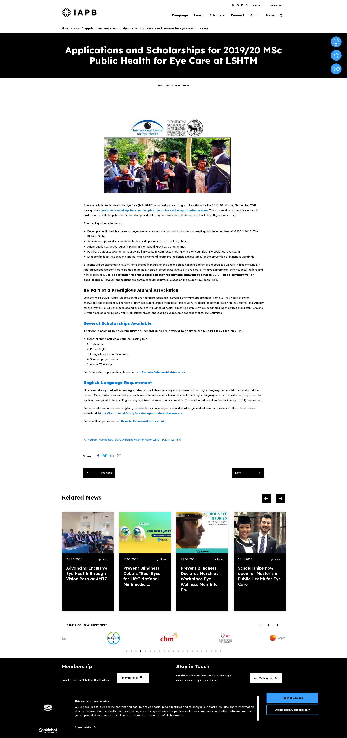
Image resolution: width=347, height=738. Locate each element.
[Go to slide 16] (197, 651)
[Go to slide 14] (187, 651)
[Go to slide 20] (216, 651)
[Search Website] (281, 15)
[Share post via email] (121, 456)
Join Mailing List (263, 678)
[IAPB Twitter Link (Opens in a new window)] (233, 5)
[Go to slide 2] (131, 651)
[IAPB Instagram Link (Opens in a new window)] (247, 5)
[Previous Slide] (266, 498)
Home (65, 28)
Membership (276, 5)
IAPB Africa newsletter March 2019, (137, 439)
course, (92, 439)
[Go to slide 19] (211, 651)
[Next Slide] (280, 498)
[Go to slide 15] (192, 651)
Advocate (217, 15)
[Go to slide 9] (164, 651)
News (270, 15)
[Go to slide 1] (126, 651)
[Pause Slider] (268, 625)
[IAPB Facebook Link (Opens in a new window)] (237, 5)
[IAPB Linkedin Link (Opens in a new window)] (242, 5)
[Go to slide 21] (220, 651)
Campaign (180, 15)
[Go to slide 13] (183, 651)
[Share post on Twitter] (106, 456)
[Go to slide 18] (206, 651)
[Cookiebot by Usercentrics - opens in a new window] (48, 731)
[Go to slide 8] (159, 651)
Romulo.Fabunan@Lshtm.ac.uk (163, 372)
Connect (237, 15)
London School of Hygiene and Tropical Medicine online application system (153, 210)
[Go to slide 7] (155, 651)
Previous (106, 473)
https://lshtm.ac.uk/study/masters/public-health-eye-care (140, 413)
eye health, (106, 439)
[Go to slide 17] (202, 651)
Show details (83, 727)
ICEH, (165, 439)
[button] (258, 5)
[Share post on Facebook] (100, 456)
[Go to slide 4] (140, 651)
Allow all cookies (292, 697)
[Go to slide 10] (169, 651)
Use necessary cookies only (292, 709)
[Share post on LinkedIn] (113, 456)
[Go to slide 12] (178, 651)
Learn (198, 15)
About (255, 15)
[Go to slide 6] (150, 651)
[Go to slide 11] (173, 651)
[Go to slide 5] (145, 651)
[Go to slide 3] (136, 651)
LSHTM (176, 439)
